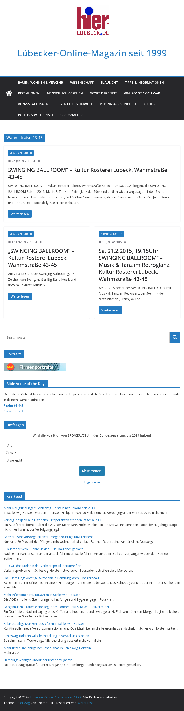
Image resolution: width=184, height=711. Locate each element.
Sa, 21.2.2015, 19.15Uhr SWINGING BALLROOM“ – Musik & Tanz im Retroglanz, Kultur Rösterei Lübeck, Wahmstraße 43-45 (135, 264)
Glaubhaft (69, 115)
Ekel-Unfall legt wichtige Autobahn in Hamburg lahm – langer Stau (51, 578)
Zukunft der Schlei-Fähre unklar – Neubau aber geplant (43, 549)
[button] (81, 115)
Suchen (175, 337)
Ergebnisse (92, 482)
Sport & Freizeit (103, 93)
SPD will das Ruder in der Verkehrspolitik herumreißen (42, 566)
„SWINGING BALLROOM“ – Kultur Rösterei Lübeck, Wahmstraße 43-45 (41, 257)
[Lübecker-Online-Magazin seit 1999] (9, 93)
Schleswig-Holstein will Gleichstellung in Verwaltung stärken (46, 636)
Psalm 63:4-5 (13, 405)
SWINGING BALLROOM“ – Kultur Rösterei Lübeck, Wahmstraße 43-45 (87, 173)
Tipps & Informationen (144, 82)
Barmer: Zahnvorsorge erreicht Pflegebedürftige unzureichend (49, 537)
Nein (13, 453)
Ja (11, 445)
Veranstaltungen (33, 104)
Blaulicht (109, 82)
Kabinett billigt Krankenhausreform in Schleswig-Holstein (44, 623)
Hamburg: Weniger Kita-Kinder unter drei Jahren (38, 660)
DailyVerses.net (13, 411)
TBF (39, 161)
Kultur (149, 104)
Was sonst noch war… (143, 93)
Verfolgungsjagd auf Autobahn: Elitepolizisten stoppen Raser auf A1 (52, 520)
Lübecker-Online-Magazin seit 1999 (92, 53)
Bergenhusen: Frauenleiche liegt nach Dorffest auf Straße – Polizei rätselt (57, 607)
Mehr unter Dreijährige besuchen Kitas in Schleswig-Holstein (47, 648)
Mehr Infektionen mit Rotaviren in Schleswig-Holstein (42, 595)
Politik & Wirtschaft (35, 115)
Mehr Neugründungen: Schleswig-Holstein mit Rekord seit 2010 (49, 508)
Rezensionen (29, 93)
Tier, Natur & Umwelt (74, 104)
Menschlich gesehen (65, 93)
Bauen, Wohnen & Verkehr (40, 82)
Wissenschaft (82, 82)
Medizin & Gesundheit (117, 104)
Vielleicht (16, 460)
